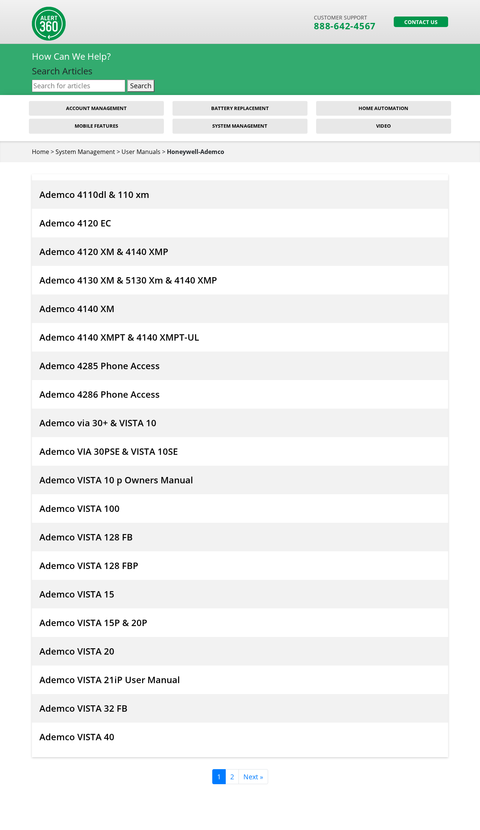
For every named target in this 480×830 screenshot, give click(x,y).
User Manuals (141, 152)
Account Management (96, 108)
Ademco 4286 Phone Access (99, 394)
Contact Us (421, 22)
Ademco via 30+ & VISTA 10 (97, 423)
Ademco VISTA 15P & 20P (93, 622)
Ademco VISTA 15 (76, 594)
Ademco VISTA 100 (79, 508)
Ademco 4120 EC (75, 223)
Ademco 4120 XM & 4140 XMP (103, 251)
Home (40, 152)
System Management (239, 125)
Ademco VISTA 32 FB (83, 708)
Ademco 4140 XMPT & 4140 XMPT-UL (119, 337)
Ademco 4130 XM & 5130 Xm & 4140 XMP (128, 280)
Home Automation (383, 108)
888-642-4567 (345, 25)
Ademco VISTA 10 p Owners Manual (116, 480)
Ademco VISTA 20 (76, 651)
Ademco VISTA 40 (76, 736)
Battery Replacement (240, 108)
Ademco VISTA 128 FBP (88, 565)
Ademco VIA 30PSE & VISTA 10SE (108, 451)
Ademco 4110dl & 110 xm (94, 194)
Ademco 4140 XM (76, 308)
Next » (253, 776)
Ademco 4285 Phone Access (99, 365)
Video (383, 125)
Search (141, 85)
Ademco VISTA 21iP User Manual (109, 679)
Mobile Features (96, 125)
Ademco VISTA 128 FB (86, 537)
